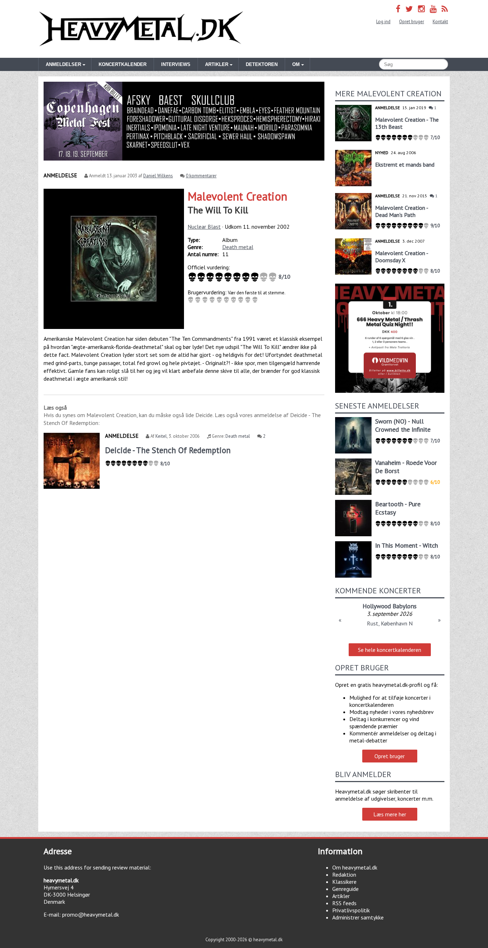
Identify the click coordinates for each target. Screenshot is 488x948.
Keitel (161, 436)
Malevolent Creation (237, 196)
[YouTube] (433, 9)
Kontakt (440, 22)
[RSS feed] (445, 9)
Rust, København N (390, 623)
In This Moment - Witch (406, 545)
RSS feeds (344, 903)
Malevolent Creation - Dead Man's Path (401, 211)
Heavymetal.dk (141, 28)
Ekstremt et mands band (404, 164)
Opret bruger (411, 22)
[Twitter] (409, 9)
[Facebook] (398, 9)
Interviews (175, 64)
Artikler (341, 895)
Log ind (383, 22)
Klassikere (344, 881)
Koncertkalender (122, 64)
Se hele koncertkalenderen (389, 649)
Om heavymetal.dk (354, 867)
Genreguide (345, 888)
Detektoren (262, 64)
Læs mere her (389, 814)
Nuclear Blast (204, 226)
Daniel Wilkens (158, 176)
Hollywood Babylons (390, 606)
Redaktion (344, 874)
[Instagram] (421, 9)
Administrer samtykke (358, 917)
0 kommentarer (201, 176)
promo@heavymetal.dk (90, 914)
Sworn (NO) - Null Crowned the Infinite (402, 425)
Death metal (237, 246)
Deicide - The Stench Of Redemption (168, 450)
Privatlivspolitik (351, 910)
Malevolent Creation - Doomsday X (401, 256)
